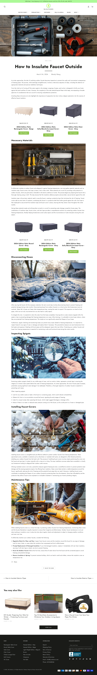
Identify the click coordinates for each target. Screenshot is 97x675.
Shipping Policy (47, 647)
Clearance (26, 657)
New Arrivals (26, 654)
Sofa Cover (7, 650)
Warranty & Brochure (48, 657)
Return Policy (46, 654)
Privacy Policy (47, 652)
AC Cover (6, 659)
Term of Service (47, 650)
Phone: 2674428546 (48, 662)
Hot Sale (25, 659)
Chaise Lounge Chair (9, 654)
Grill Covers (7, 657)
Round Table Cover (9, 647)
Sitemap (25, 669)
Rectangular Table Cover (10, 645)
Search (45, 645)
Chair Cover (7, 652)
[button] (5, 6)
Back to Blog (49, 568)
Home (46, 60)
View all (48, 627)
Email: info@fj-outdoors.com (50, 659)
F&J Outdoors (11, 669)
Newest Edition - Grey (29, 645)
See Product (24, 133)
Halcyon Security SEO (37, 669)
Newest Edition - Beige (29, 647)
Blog (50, 60)
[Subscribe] (92, 645)
